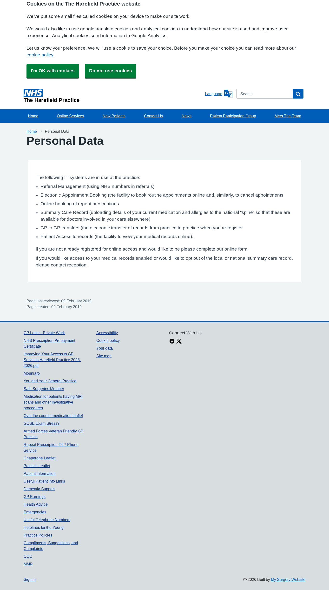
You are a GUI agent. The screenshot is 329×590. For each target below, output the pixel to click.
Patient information (40, 473)
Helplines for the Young (44, 527)
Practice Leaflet (37, 466)
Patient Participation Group (233, 116)
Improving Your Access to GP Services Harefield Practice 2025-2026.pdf (52, 359)
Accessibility (107, 333)
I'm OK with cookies (53, 70)
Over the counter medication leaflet (53, 416)
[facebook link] (172, 341)
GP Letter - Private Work (44, 333)
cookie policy (39, 55)
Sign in (30, 579)
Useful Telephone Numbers (47, 520)
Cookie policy (108, 340)
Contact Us (153, 116)
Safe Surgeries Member (44, 389)
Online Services (70, 116)
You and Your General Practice (50, 381)
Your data (104, 348)
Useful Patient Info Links (44, 481)
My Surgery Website (288, 579)
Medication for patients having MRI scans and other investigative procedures (53, 402)
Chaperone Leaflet (39, 458)
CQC (28, 556)
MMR (28, 564)
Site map (104, 356)
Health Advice (36, 504)
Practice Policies (38, 535)
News (186, 116)
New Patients (114, 116)
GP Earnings (35, 496)
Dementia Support (39, 489)
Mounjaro (32, 373)
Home (33, 116)
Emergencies (35, 512)
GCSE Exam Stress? (41, 423)
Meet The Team (288, 116)
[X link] (179, 341)
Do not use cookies (110, 70)
